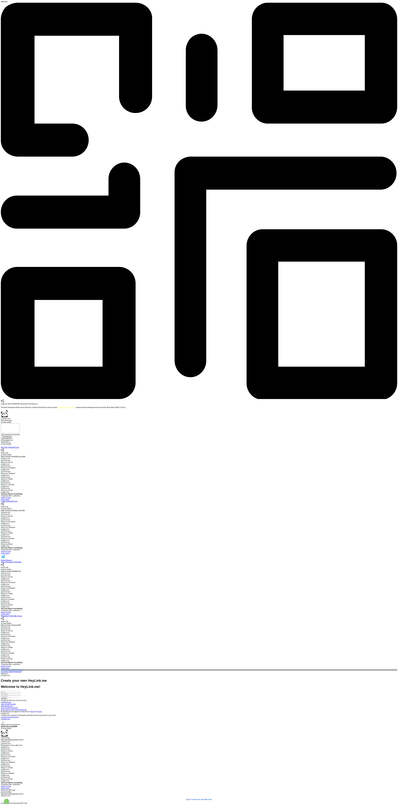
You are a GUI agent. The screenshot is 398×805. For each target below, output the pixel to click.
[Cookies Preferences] (6, 801)
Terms (32, 711)
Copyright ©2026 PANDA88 (11, 672)
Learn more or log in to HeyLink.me (14, 710)
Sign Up (4, 698)
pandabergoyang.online (66, 407)
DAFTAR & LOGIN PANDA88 (12, 670)
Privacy (39, 711)
